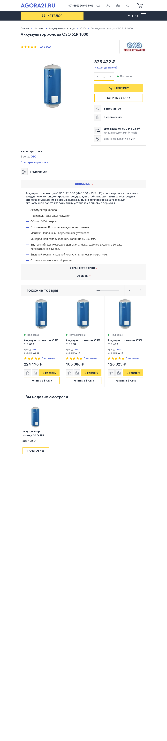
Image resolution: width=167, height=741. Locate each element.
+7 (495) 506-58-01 (80, 5)
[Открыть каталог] (43, 16)
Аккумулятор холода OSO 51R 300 (83, 342)
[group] (140, 5)
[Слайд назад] (129, 290)
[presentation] (42, 341)
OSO (33, 156)
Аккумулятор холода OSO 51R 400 (125, 342)
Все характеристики (34, 162)
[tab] (83, 184)
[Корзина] (140, 5)
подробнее (35, 450)
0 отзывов (44, 47)
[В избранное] (27, 372)
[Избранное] (128, 5)
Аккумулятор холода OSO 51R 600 (41, 342)
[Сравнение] (118, 5)
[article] (42, 341)
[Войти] (108, 5)
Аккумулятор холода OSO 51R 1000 (33, 434)
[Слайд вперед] (140, 290)
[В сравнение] (35, 372)
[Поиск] (98, 5)
